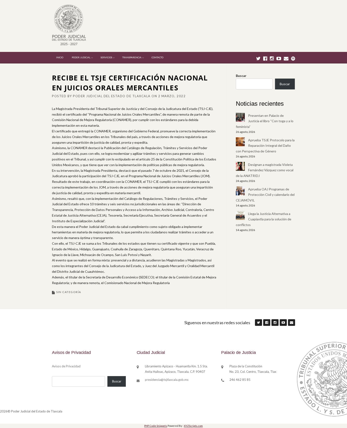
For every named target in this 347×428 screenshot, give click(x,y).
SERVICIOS (106, 57)
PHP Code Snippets (155, 425)
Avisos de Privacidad (66, 366)
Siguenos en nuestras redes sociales (217, 322)
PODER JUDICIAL (81, 57)
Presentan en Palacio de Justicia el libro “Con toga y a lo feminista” (264, 121)
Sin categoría (68, 292)
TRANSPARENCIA (131, 57)
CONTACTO (157, 57)
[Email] (286, 58)
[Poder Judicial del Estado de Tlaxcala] (69, 26)
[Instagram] (272, 58)
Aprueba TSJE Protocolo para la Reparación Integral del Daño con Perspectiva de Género (265, 145)
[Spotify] (293, 58)
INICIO (59, 57)
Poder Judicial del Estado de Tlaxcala (112, 96)
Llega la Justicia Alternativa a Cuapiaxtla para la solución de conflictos (263, 219)
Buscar (241, 76)
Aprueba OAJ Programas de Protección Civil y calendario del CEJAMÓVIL (265, 194)
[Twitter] (258, 58)
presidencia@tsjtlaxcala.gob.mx (167, 380)
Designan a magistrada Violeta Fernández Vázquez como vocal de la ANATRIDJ (264, 170)
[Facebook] (265, 58)
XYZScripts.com (193, 425)
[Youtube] (278, 58)
